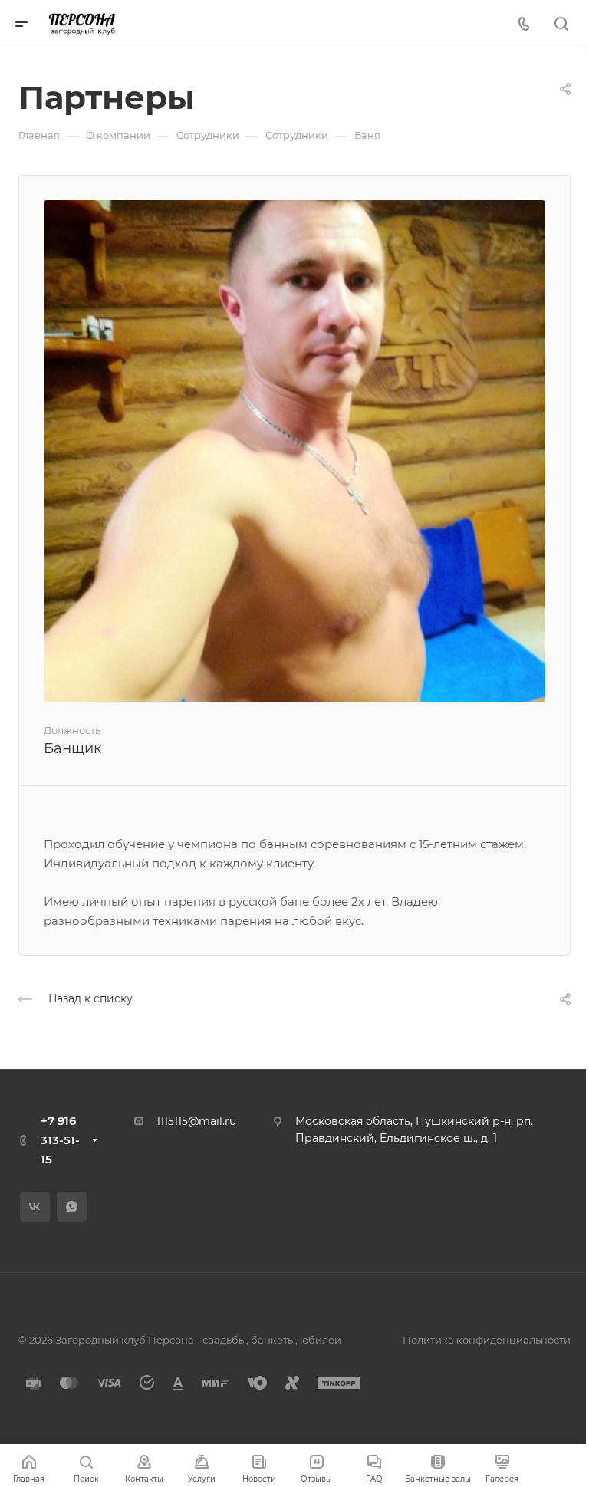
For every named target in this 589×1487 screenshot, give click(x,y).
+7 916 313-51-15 (60, 1140)
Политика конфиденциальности (487, 1340)
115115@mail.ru (198, 1121)
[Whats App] (72, 1207)
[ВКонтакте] (35, 1207)
